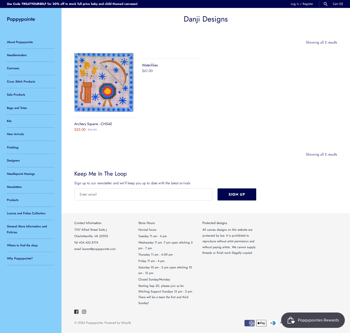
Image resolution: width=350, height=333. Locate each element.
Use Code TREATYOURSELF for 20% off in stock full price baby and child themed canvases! (72, 4)
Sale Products (16, 94)
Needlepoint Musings (21, 173)
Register (308, 4)
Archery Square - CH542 (93, 123)
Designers (13, 160)
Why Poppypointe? (20, 258)
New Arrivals (15, 134)
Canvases (13, 68)
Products (12, 200)
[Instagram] (84, 312)
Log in (295, 4)
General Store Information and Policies (27, 229)
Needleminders (17, 55)
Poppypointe (94, 322)
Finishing (12, 147)
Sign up (237, 194)
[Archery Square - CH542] (104, 82)
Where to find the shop (22, 245)
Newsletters (14, 187)
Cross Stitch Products (21, 81)
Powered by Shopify (118, 322)
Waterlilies (150, 65)
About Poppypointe (20, 42)
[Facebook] (76, 312)
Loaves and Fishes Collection (26, 213)
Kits (9, 121)
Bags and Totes (17, 108)
